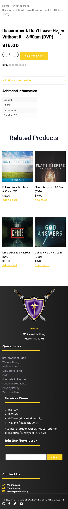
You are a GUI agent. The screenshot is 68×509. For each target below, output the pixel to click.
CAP (5, 375)
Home (5, 5)
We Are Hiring (10, 362)
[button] (59, 33)
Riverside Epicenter (14, 379)
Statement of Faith (14, 358)
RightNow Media (12, 366)
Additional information (16, 80)
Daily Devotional (12, 371)
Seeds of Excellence (14, 383)
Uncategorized (20, 5)
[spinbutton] (10, 54)
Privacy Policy (10, 388)
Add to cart (9, 200)
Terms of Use (10, 392)
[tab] (34, 80)
